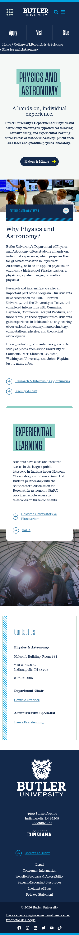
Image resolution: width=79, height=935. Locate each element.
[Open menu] (63, 12)
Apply (13, 32)
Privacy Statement (39, 895)
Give (66, 32)
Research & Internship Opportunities (42, 381)
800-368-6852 (42, 823)
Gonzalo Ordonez (27, 700)
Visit (39, 32)
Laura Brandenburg (29, 722)
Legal (39, 865)
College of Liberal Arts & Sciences (38, 44)
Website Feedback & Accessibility (40, 876)
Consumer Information (39, 871)
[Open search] (56, 12)
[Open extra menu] (9, 12)
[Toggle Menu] (66, 211)
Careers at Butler (37, 853)
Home (6, 44)
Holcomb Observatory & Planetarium (39, 516)
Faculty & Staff (26, 391)
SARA (26, 530)
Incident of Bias (39, 889)
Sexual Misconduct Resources (39, 882)
